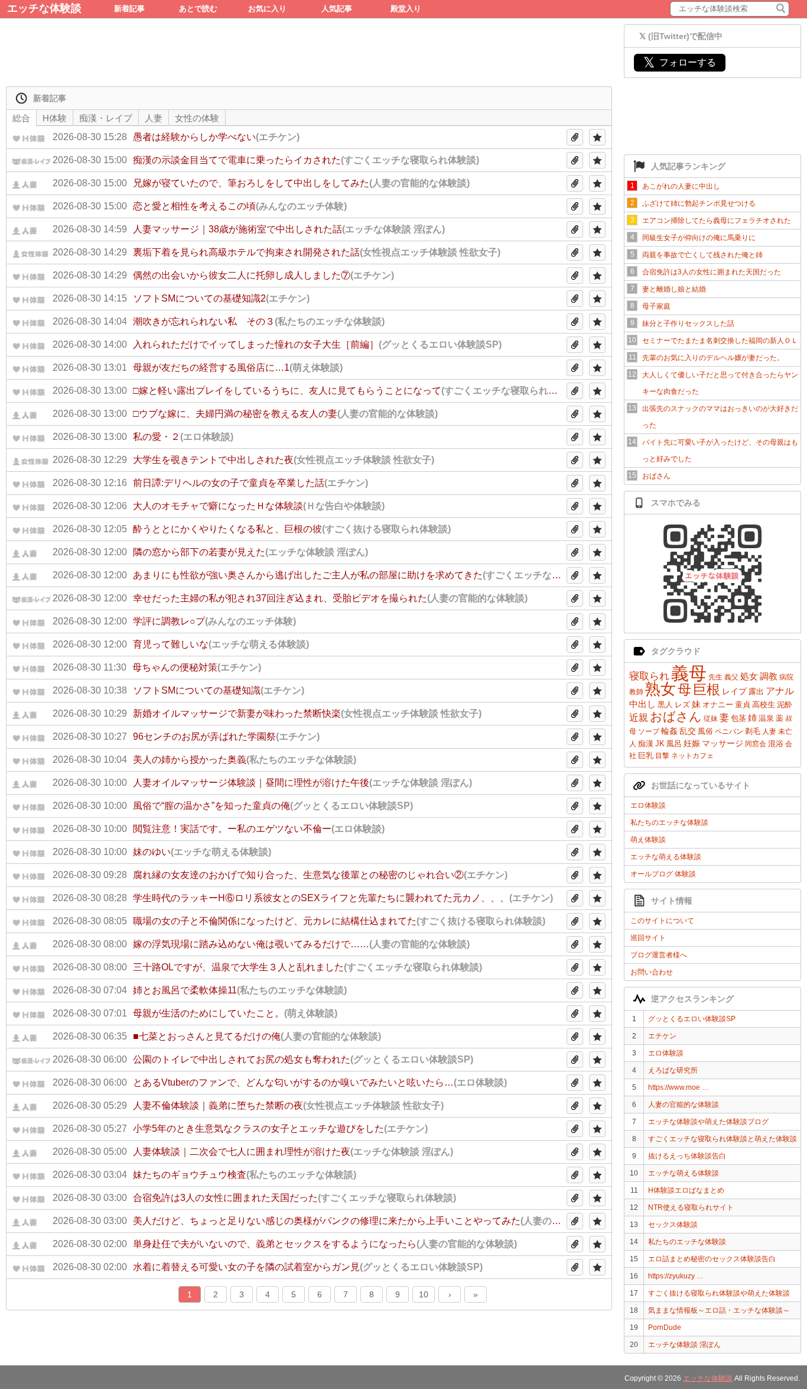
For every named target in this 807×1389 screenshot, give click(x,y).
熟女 (660, 689)
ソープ (648, 731)
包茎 (738, 718)
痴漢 (645, 743)
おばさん (676, 716)
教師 (636, 692)
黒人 (665, 704)
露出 (756, 691)
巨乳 (645, 755)
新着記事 (129, 8)
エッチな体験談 (44, 8)
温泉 (766, 718)
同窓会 (755, 744)
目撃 (662, 756)
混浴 (775, 743)
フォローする (679, 62)
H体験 (55, 118)
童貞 (742, 704)
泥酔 (784, 704)
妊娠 (692, 743)
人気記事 (336, 8)
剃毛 (752, 731)
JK (660, 743)
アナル (780, 691)
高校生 (763, 704)
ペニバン (729, 731)
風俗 (705, 731)
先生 (715, 677)
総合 (21, 118)
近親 (638, 718)
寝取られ (649, 676)
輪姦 (669, 731)
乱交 (687, 731)
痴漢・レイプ (105, 118)
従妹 (711, 718)
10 (423, 1294)
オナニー (717, 704)
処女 (749, 676)
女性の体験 (197, 118)
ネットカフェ (692, 756)
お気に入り (267, 8)
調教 (768, 676)
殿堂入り (406, 8)
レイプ (734, 691)
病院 (786, 677)
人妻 (769, 731)
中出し (642, 704)
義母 (689, 673)
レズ (682, 704)
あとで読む (198, 8)
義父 (731, 677)
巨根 (706, 689)
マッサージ (722, 743)
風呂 (674, 743)
